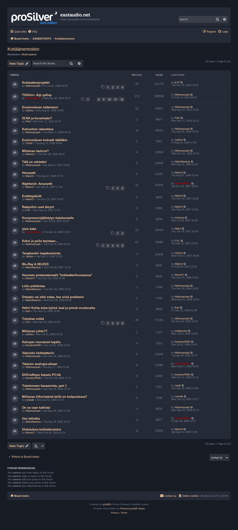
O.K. (28, 210)
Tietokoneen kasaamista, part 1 (44, 386)
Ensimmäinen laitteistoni (40, 107)
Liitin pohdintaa (33, 286)
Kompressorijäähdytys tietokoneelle (48, 218)
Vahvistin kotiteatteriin (38, 353)
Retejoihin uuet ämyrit (38, 207)
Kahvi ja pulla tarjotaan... (40, 241)
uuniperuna (181, 330)
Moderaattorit (29, 54)
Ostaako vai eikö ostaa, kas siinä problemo (53, 297)
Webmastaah (33, 85)
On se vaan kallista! (36, 407)
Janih (178, 385)
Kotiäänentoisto (23, 49)
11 (115, 99)
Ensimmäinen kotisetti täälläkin (44, 140)
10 (109, 99)
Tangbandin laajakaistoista (41, 253)
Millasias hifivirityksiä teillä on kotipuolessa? (54, 396)
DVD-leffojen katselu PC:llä (41, 375)
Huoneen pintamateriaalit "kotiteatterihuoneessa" (57, 275)
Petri (28, 121)
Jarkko (29, 110)
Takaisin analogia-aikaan (39, 364)
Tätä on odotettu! (34, 162)
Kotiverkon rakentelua (37, 129)
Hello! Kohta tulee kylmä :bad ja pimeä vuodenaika (58, 308)
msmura (179, 217)
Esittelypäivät (31, 196)
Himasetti (29, 173)
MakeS (29, 176)
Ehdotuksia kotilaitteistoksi (41, 429)
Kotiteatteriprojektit (36, 82)
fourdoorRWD (33, 345)
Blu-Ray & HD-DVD (35, 264)
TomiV (29, 143)
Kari (28, 311)
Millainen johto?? (34, 331)
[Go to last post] (181, 82)
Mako (178, 228)
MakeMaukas (182, 161)
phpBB (106, 504)
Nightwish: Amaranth (37, 184)
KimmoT (30, 154)
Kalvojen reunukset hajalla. (41, 342)
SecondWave (33, 98)
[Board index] (34, 17)
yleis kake (29, 229)
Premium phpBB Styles (132, 508)
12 (121, 99)
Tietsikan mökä (33, 319)
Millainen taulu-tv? (35, 151)
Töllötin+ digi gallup (37, 95)
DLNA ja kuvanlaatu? (37, 118)
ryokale (30, 399)
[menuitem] (32, 31)
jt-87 (177, 82)
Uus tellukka (31, 418)
